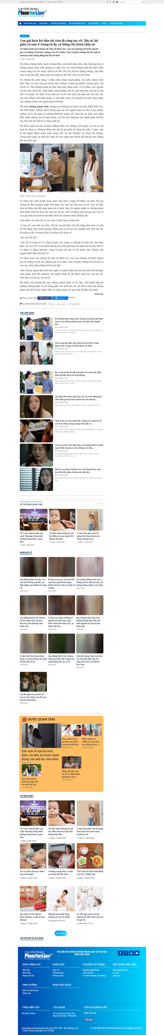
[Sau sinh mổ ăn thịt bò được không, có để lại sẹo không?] (33, 898)
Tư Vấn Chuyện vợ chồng (94, 975)
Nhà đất (26, 970)
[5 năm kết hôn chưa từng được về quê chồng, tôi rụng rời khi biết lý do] (33, 643)
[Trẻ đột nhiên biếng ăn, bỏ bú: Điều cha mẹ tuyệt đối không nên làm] (62, 520)
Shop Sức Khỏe (116, 23)
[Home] (20, 23)
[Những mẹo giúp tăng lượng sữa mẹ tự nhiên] (61, 898)
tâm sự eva (61, 304)
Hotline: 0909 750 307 (55, 2)
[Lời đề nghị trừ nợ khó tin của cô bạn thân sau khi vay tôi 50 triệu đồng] (33, 682)
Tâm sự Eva (24, 36)
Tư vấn (116, 973)
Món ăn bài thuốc (30, 990)
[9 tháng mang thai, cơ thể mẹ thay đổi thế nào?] (61, 856)
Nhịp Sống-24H (30, 23)
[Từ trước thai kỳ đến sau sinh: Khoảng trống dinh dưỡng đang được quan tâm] (34, 520)
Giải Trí (56, 970)
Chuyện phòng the (91, 970)
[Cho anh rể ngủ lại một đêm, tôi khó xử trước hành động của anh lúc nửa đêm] (41, 735)
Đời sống (27, 973)
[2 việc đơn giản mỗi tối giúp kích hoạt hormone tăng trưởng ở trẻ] (90, 520)
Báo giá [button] (89, 1019)
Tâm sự (51, 304)
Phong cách (58, 975)
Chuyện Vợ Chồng (57, 23)
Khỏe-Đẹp (43, 23)
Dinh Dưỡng (93, 23)
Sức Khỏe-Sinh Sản (77, 23)
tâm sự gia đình (73, 304)
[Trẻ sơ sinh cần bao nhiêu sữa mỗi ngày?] (33, 856)
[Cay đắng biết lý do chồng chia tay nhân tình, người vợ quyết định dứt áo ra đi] (61, 643)
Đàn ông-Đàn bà (120, 970)
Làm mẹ (116, 975)
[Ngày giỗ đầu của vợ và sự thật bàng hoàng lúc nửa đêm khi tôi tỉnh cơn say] (71, 762)
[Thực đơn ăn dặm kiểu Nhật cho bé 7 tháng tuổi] (90, 856)
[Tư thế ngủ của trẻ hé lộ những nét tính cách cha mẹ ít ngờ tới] (90, 898)
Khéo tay (27, 993)
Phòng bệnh (58, 973)
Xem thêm (61, 933)
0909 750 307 (90, 1013)
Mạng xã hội (28, 975)
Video (103, 23)
